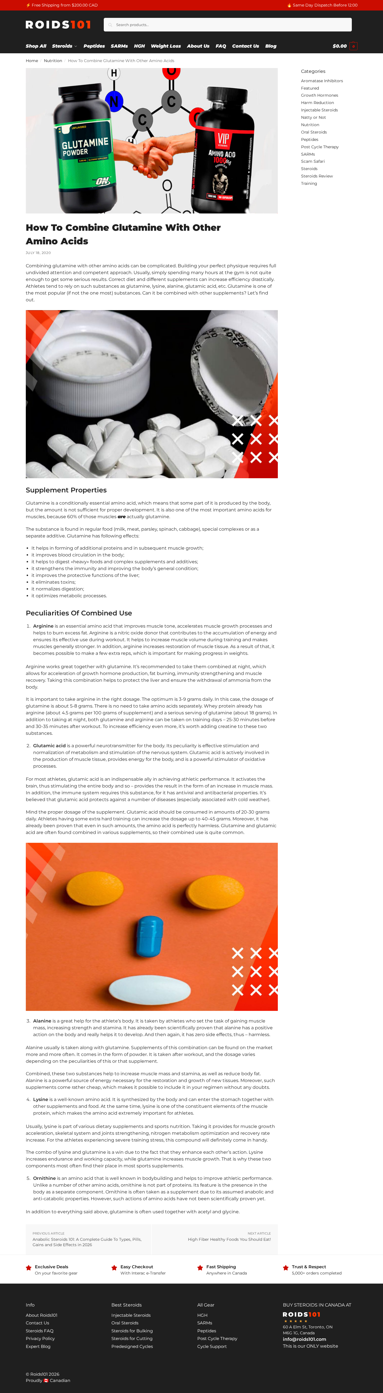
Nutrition (53, 60)
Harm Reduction (317, 102)
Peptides (309, 139)
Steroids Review (317, 176)
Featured (310, 88)
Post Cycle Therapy (320, 146)
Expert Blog (38, 1346)
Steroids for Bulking (132, 1330)
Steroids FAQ (40, 1330)
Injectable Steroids (319, 110)
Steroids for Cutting (132, 1338)
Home (32, 60)
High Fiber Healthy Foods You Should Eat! (229, 1239)
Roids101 (39, 1374)
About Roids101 (41, 1315)
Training (309, 183)
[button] (345, 46)
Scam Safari (313, 161)
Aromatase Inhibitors (322, 80)
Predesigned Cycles (132, 1346)
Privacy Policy (40, 1338)
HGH (202, 1315)
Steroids (309, 168)
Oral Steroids (314, 132)
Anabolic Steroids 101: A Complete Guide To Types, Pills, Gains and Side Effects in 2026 (87, 1242)
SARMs (308, 154)
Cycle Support (212, 1346)
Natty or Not (313, 117)
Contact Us (37, 1323)
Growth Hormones (319, 95)
